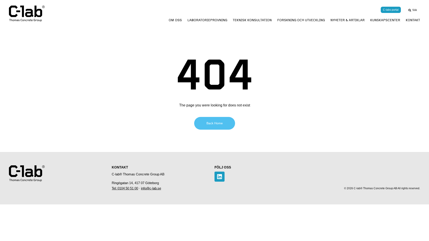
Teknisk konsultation (252, 20)
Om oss (175, 20)
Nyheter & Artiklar (347, 20)
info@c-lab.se (151, 188)
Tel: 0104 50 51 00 (125, 188)
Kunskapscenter (385, 20)
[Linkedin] (219, 177)
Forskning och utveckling (301, 20)
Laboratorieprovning (207, 20)
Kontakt (413, 20)
